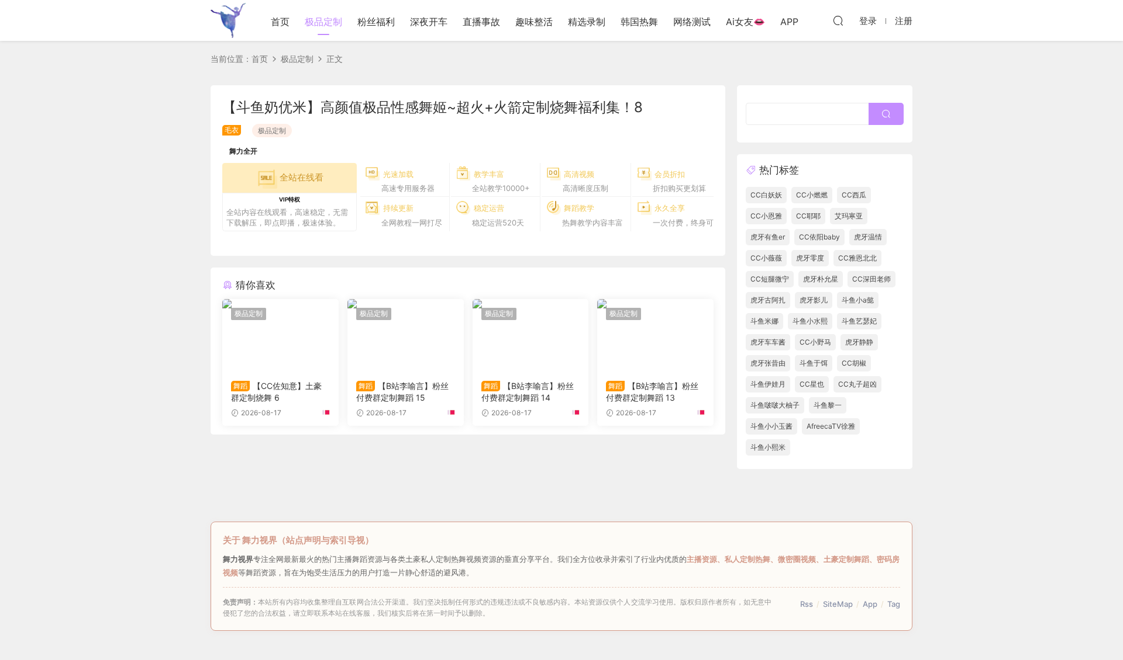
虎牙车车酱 (768, 342)
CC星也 (812, 384)
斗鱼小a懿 (858, 300)
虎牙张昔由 (768, 363)
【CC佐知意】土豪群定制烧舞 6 (276, 391)
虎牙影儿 (814, 300)
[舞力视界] (228, 20)
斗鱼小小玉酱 (771, 426)
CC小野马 (815, 342)
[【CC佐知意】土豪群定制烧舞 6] (280, 335)
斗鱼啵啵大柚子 (775, 405)
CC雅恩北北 (857, 257)
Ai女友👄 (745, 21)
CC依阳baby (819, 236)
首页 (280, 21)
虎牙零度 (810, 257)
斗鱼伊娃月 (768, 384)
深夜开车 (428, 21)
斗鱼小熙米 (768, 447)
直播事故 (481, 21)
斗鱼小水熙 (810, 321)
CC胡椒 (854, 363)
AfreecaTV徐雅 (831, 426)
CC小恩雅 (766, 215)
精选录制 (586, 21)
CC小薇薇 (766, 257)
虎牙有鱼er (767, 236)
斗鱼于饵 (814, 363)
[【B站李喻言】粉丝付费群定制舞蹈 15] (405, 335)
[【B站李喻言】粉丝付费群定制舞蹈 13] (655, 335)
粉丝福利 (376, 21)
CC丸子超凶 (857, 384)
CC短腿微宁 (769, 279)
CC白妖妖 (766, 194)
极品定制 (323, 21)
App (870, 604)
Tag (893, 604)
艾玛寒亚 (849, 215)
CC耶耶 (808, 215)
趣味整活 (534, 21)
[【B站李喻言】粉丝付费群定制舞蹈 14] (531, 335)
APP (789, 21)
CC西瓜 (854, 194)
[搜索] (838, 20)
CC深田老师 (871, 279)
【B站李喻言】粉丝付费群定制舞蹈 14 (527, 391)
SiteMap (838, 604)
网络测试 (692, 21)
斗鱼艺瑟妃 (859, 321)
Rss (806, 604)
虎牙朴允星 (820, 279)
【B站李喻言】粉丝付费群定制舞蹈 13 (652, 391)
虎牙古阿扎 (768, 300)
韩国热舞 (639, 21)
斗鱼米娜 (764, 321)
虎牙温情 (868, 236)
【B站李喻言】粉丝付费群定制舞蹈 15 (402, 391)
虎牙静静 (859, 342)
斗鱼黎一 (828, 405)
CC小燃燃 (812, 194)
